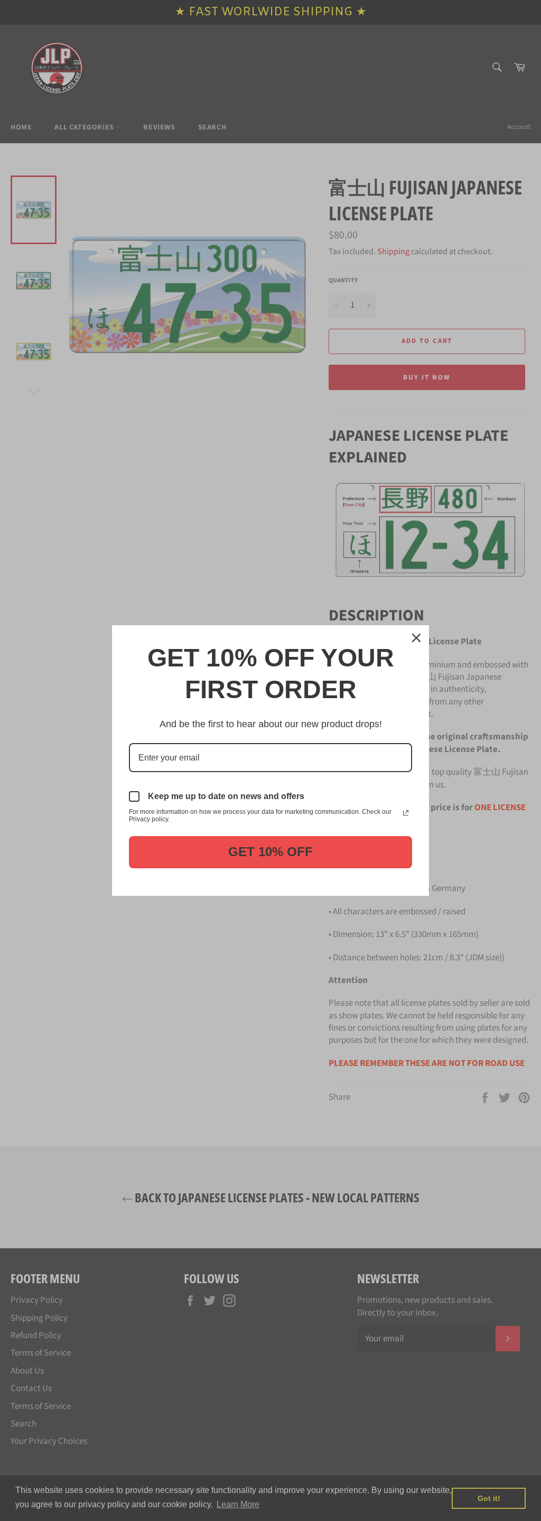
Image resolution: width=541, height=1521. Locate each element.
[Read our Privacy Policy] (405, 812)
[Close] (416, 638)
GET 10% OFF (270, 852)
